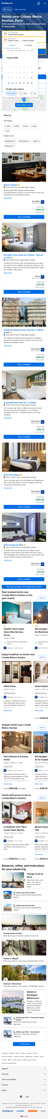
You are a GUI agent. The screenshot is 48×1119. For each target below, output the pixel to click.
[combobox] (24, 34)
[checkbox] (31, 61)
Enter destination (13, 32)
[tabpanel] (20, 72)
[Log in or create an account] (38, 3)
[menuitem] (7, 9)
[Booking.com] (7, 3)
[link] (8, 126)
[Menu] (45, 3)
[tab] (12, 45)
